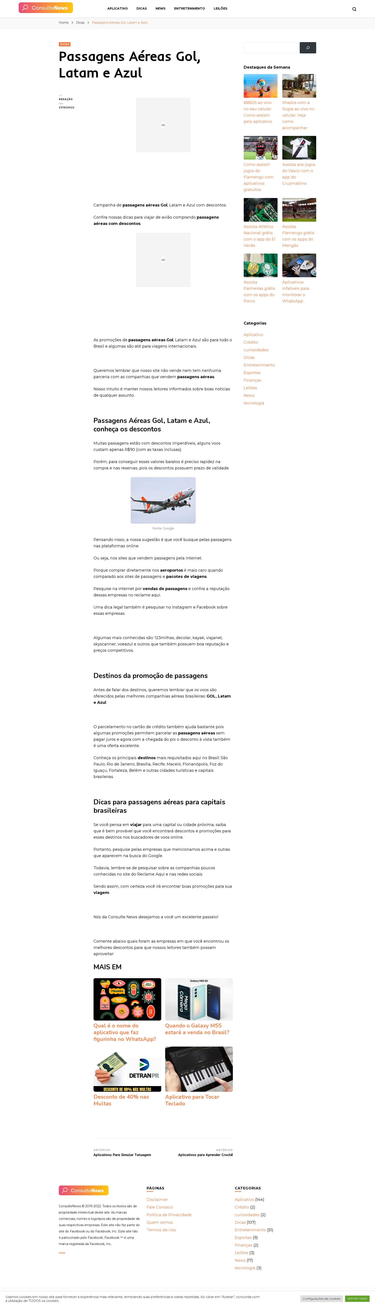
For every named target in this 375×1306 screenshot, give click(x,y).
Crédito (251, 342)
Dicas (142, 8)
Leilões (220, 8)
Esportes (252, 372)
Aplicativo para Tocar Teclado (192, 1100)
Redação (66, 99)
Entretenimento (189, 8)
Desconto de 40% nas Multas (121, 1100)
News (161, 8)
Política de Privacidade (169, 1214)
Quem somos (160, 1222)
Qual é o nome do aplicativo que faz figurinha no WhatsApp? (125, 1032)
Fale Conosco (160, 1207)
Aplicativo (117, 8)
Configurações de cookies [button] (321, 1298)
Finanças (252, 380)
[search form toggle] (354, 9)
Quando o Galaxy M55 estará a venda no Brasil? (197, 1029)
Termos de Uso (161, 1230)
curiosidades (256, 350)
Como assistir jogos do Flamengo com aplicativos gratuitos (258, 177)
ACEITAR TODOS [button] (357, 1298)
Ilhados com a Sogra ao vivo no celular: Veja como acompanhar (298, 115)
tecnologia (254, 403)
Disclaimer (157, 1199)
